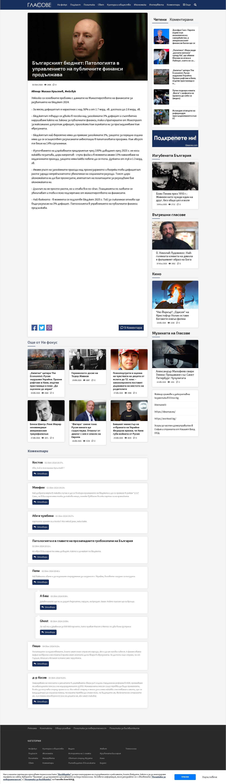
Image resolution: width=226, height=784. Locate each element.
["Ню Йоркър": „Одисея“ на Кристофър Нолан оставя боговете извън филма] (175, 295)
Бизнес (103, 763)
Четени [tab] (160, 19)
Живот (103, 748)
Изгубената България (171, 155)
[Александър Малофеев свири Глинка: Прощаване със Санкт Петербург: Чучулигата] (175, 354)
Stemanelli (160, 405)
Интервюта (156, 4)
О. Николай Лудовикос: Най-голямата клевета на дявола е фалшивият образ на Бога (174, 256)
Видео (71, 748)
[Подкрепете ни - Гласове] (175, 138)
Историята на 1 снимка (79, 753)
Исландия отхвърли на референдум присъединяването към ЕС (184, 114)
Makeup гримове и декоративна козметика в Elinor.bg (172, 396)
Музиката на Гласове (171, 333)
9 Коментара (133, 327)
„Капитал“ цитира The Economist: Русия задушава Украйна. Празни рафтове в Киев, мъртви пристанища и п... (184, 77)
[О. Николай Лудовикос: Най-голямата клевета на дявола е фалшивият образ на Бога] (175, 235)
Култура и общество (119, 4)
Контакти (46, 728)
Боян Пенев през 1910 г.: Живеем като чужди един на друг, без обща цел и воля (174, 197)
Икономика (140, 4)
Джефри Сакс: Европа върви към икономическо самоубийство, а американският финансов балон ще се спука (183, 38)
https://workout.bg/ (165, 418)
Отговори (42, 473)
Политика (89, 4)
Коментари (173, 4)
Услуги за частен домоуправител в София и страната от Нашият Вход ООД (175, 429)
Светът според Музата (80, 758)
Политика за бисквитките (124, 728)
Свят (101, 4)
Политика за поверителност (89, 728)
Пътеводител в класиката (81, 763)
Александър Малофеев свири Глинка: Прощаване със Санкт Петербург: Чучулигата (175, 374)
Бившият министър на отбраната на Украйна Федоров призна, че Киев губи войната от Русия (128, 429)
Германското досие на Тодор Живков (84, 374)
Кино (156, 273)
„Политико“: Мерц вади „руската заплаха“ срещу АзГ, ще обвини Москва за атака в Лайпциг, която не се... (184, 55)
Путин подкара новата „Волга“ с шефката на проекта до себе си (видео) (183, 94)
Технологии (131, 748)
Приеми (185, 777)
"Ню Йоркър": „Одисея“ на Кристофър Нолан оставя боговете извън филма (172, 315)
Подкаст (75, 4)
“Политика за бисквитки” (38, 779)
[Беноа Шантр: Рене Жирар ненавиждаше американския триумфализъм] (46, 410)
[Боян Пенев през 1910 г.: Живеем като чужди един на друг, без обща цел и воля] (175, 176)
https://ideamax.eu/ (165, 411)
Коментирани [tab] (181, 19)
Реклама (32, 728)
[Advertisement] (58, 301)
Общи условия (62, 728)
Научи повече (209, 777)
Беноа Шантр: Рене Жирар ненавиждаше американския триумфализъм (45, 429)
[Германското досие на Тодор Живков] (87, 359)
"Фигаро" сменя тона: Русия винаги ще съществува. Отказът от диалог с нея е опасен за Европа (86, 430)
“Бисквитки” (64, 774)
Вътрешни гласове (169, 214)
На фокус (62, 4)
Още (188, 4)
